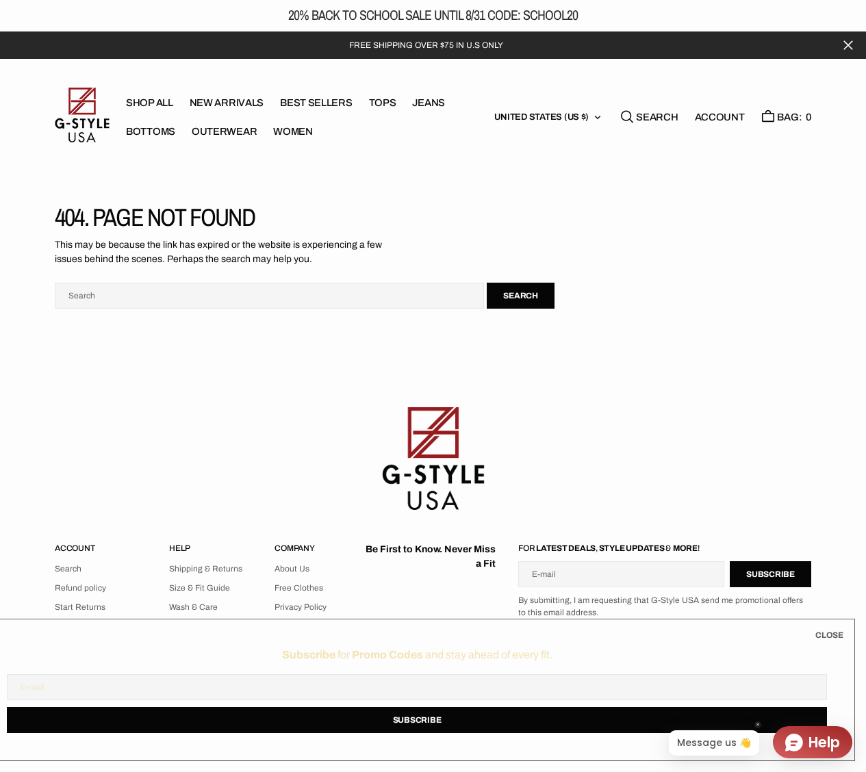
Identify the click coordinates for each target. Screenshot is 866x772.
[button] (720, 117)
